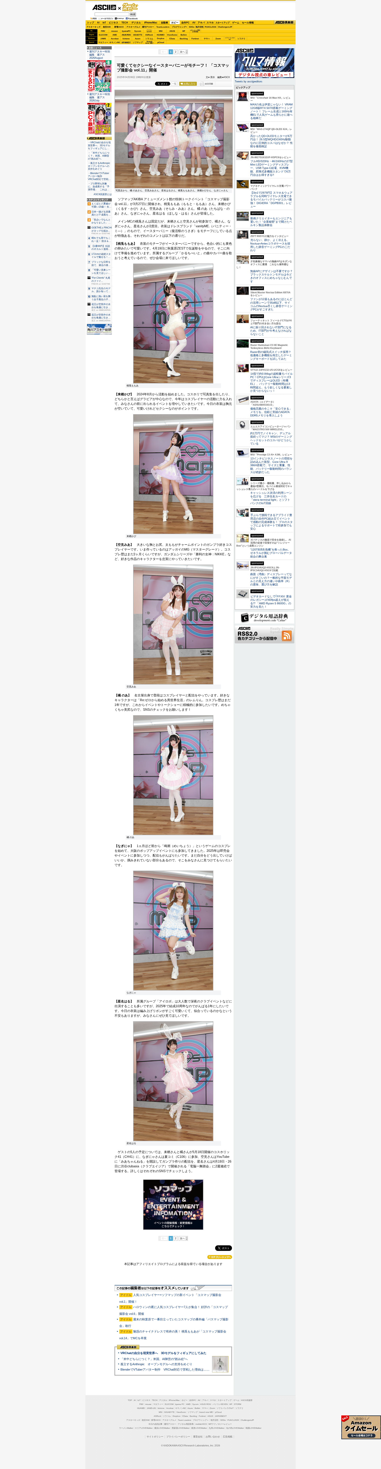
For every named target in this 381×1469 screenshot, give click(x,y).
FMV (103, 31)
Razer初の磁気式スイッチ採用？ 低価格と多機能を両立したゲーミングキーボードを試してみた (272, 355)
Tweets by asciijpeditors (248, 81)
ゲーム (235, 22)
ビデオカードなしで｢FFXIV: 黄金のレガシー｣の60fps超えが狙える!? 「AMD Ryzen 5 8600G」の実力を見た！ (271, 601)
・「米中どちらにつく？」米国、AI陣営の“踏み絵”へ (98, 155)
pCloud (160, 42)
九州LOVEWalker (216, 1428)
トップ (90, 22)
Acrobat (114, 39)
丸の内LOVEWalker (235, 1428)
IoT (104, 22)
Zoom (218, 39)
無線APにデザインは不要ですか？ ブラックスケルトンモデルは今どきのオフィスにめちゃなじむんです (272, 276)
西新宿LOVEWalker (181, 1428)
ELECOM (103, 35)
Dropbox (160, 38)
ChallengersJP (225, 27)
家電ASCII (119, 27)
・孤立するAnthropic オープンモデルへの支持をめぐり (99, 166)
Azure (137, 39)
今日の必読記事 (155, 1424)
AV (193, 22)
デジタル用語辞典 (186, 1424)
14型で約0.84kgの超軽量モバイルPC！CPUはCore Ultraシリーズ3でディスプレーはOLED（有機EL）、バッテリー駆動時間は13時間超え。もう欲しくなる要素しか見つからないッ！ (271, 382)
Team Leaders (184, 1420)
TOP (130, 1400)
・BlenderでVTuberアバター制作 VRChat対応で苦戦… (99, 176)
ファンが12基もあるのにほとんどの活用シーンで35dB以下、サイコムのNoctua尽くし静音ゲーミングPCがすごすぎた (271, 304)
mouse (114, 31)
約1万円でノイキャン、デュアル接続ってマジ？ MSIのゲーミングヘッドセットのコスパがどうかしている (271, 438)
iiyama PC (179, 1404)
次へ (182, 51)
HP (183, 31)
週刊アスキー (148, 27)
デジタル (136, 22)
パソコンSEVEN (149, 30)
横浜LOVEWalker (162, 1428)
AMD (115, 35)
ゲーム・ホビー (130, 7)
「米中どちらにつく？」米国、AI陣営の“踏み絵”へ (154, 1359)
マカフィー (103, 42)
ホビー (174, 22)
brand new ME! (206, 1412)
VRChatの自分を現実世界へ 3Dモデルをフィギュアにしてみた (163, 1353)
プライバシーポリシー (178, 1436)
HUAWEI (161, 35)
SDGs (191, 27)
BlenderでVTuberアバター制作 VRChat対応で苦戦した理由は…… (165, 1369)
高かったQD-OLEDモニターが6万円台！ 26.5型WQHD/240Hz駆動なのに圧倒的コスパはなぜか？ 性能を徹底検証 (271, 141)
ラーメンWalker (126, 1428)
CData (172, 39)
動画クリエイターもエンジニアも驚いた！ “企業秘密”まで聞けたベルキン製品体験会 (271, 222)
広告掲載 (227, 1436)
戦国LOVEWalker (253, 1428)
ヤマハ (207, 39)
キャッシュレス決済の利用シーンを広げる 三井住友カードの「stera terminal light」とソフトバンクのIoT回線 (271, 498)
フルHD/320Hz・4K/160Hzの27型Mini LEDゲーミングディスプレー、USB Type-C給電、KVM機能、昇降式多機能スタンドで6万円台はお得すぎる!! (271, 168)
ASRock (149, 35)
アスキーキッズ (93, 27)
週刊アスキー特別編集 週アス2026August (99, 54)
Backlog (184, 39)
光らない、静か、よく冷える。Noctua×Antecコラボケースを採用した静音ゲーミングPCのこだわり (270, 245)
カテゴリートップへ (219, 1257)
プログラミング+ (179, 27)
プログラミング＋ (201, 1420)
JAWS (103, 39)
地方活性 (200, 27)
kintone (126, 39)
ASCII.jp (104, 7)
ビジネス (113, 22)
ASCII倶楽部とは (103, 194)
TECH (124, 22)
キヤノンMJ (114, 42)
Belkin (184, 35)
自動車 (164, 22)
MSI (161, 31)
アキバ (201, 22)
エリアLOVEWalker (144, 1428)
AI (98, 22)
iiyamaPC (126, 31)
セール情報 (248, 22)
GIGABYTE (137, 35)
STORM (237, 1404)
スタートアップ (222, 22)
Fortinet (195, 39)
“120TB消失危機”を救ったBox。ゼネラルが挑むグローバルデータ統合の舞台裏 (271, 553)
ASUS (172, 31)
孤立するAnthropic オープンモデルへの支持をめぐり (156, 1364)
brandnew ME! (149, 42)
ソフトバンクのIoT (230, 38)
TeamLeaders (162, 27)
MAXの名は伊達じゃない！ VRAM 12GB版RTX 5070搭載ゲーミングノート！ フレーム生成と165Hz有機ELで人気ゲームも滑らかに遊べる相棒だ (271, 111)
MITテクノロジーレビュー (220, 1424)
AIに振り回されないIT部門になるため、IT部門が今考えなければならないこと (271, 331)
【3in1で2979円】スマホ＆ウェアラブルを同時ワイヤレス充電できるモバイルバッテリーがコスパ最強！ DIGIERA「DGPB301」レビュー (271, 199)
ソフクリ (241, 39)
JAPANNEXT (126, 42)
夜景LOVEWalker (199, 1428)
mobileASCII (201, 1424)
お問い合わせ (213, 1436)
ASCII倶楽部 (284, 22)
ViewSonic (172, 35)
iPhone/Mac (150, 22)
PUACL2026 (210, 27)
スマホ (210, 22)
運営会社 (198, 1436)
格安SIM (107, 27)
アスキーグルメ (133, 27)
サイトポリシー (155, 1436)
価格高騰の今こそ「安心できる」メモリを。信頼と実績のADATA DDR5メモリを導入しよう (271, 412)
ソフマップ (138, 42)
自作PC (185, 22)
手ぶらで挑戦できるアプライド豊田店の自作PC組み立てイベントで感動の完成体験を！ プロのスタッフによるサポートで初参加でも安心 (271, 521)
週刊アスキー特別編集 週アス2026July (99, 97)
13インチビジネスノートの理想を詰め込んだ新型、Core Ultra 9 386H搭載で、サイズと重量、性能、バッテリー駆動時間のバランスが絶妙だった (271, 465)
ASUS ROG (126, 35)
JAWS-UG (151, 1408)
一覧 (174, 84)
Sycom (137, 31)
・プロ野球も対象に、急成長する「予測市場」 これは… (98, 186)
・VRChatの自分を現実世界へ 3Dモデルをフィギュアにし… (99, 145)
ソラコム (149, 39)
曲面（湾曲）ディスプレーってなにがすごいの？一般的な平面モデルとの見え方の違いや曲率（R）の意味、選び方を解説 (271, 579)
